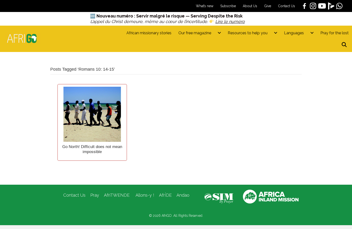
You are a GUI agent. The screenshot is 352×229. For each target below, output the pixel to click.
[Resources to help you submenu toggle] (275, 33)
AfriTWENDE (117, 195)
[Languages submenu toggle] (312, 33)
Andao (182, 195)
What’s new (204, 6)
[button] (345, 45)
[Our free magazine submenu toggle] (219, 33)
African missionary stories (148, 33)
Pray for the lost (334, 33)
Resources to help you (247, 33)
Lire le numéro (230, 21)
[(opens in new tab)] (218, 198)
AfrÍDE (165, 195)
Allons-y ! (144, 195)
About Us (250, 6)
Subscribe (228, 6)
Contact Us (286, 6)
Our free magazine (194, 33)
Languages (294, 33)
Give (267, 6)
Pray (94, 195)
